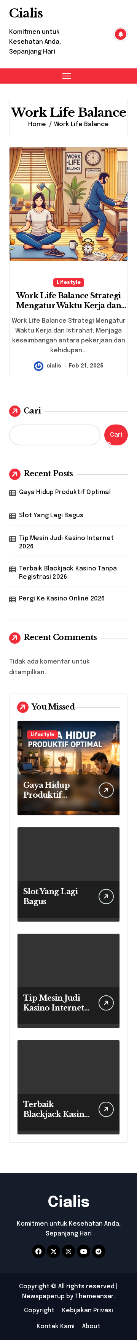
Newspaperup (43, 1296)
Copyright (39, 1310)
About (91, 1326)
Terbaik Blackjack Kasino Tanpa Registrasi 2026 (68, 572)
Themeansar (94, 1296)
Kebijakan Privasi (87, 1310)
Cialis (26, 13)
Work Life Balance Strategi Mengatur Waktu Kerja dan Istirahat (68, 305)
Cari (32, 410)
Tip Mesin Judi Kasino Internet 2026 (66, 542)
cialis (53, 366)
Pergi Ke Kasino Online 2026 (62, 599)
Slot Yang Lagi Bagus (51, 515)
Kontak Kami (56, 1326)
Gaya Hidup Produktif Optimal (65, 492)
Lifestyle (69, 282)
